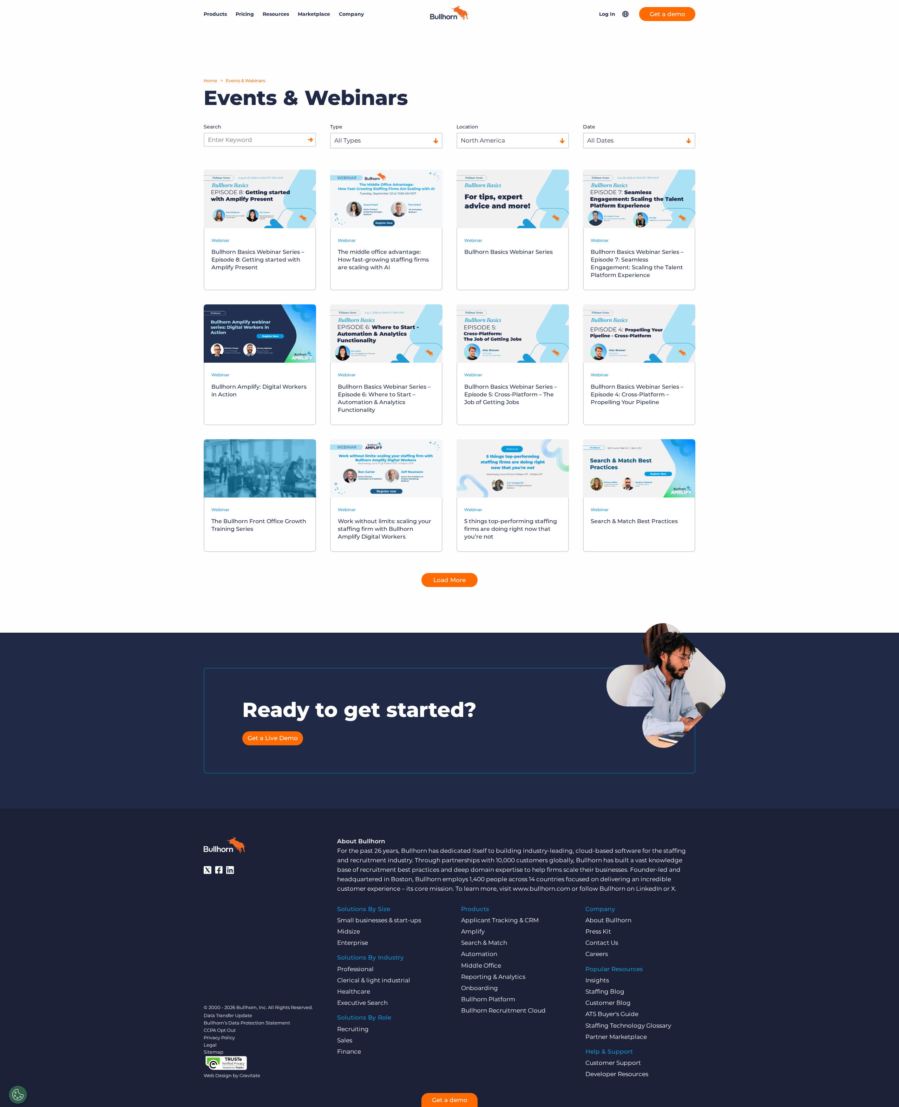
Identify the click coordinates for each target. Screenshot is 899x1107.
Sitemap (213, 1052)
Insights (597, 980)
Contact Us (601, 942)
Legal (210, 1045)
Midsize (348, 931)
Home (210, 80)
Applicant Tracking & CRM (500, 920)
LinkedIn (649, 888)
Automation (479, 953)
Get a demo (667, 14)
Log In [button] (607, 14)
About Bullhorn (608, 920)
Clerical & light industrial (373, 980)
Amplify (473, 931)
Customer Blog (608, 1002)
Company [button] (351, 14)
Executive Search (362, 1002)
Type (336, 127)
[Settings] (18, 1094)
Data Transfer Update (228, 1015)
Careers (596, 953)
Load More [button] (449, 580)
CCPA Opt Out (220, 1030)
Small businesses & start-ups (379, 920)
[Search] (310, 140)
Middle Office (481, 965)
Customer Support (613, 1062)
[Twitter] (207, 870)
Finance (349, 1051)
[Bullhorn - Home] (225, 846)
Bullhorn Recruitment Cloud (503, 1010)
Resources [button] (276, 14)
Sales (344, 1040)
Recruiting (353, 1029)
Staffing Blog (604, 991)
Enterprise (352, 942)
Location (467, 127)
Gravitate (249, 1075)
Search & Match (484, 942)
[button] (625, 14)
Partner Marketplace (616, 1036)
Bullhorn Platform (488, 999)
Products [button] (215, 14)
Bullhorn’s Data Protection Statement (247, 1023)
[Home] (449, 17)
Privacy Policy (219, 1037)
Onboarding (479, 987)
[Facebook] (219, 870)
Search (212, 127)
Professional (355, 969)
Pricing (245, 14)
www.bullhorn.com (541, 888)
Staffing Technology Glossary (628, 1025)
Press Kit (598, 931)
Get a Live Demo (273, 738)
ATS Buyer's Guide (611, 1013)
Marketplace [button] (314, 14)
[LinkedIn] (230, 870)
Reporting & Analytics (493, 976)
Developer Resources (616, 1074)
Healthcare (353, 991)
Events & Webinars (245, 80)
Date (589, 127)
